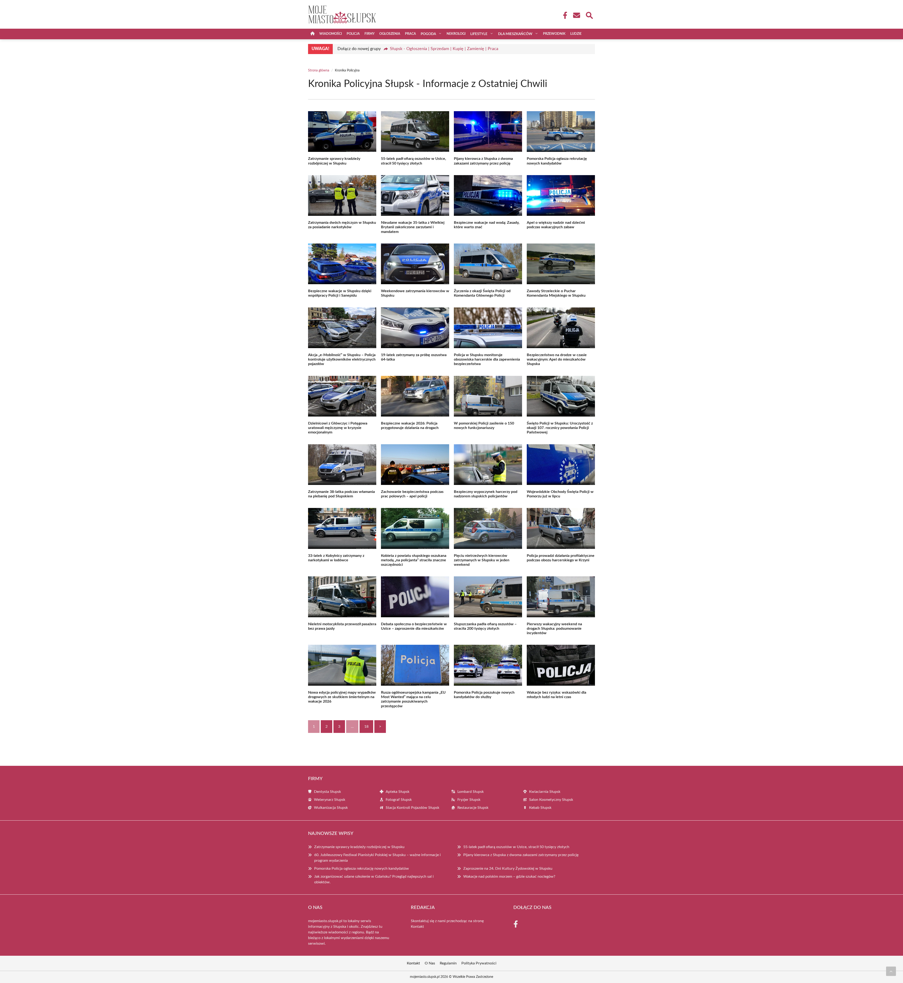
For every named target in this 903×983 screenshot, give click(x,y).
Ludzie (576, 33)
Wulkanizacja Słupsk (331, 808)
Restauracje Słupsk (472, 808)
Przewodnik (554, 33)
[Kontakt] (576, 15)
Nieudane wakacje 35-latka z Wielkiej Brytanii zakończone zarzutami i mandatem (412, 227)
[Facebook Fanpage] (564, 15)
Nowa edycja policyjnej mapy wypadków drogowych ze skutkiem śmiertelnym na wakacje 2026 (342, 697)
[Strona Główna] (312, 34)
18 (366, 726)
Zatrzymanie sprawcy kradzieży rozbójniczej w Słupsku (359, 847)
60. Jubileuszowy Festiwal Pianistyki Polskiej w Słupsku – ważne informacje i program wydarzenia (377, 857)
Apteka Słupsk (397, 792)
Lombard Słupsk (470, 792)
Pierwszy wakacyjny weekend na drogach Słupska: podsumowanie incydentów (554, 628)
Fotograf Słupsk (399, 800)
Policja (353, 33)
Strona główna (318, 70)
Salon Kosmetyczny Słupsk (551, 800)
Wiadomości (330, 33)
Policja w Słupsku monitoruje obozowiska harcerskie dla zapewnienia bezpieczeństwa (487, 359)
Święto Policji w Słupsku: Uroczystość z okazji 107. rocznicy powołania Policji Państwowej (560, 427)
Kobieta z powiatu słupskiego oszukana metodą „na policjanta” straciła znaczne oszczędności (413, 560)
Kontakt (417, 926)
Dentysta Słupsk (327, 792)
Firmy (369, 33)
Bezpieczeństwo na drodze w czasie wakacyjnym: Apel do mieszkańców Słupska (557, 359)
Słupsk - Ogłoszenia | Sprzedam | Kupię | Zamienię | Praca (444, 49)
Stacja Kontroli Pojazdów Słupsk (412, 808)
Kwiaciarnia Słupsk (544, 792)
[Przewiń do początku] (891, 971)
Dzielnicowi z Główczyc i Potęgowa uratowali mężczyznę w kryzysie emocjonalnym (337, 427)
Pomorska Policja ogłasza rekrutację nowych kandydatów (361, 868)
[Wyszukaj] (589, 15)
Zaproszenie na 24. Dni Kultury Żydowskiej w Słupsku (507, 868)
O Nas (430, 963)
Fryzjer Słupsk (468, 800)
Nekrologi (456, 33)
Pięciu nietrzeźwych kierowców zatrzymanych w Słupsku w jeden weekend (481, 560)
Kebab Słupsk (540, 808)
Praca (410, 33)
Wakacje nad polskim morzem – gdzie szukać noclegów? (509, 876)
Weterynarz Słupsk (329, 800)
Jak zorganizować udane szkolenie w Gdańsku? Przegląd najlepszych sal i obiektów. (374, 879)
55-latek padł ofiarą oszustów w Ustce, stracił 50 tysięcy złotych (516, 847)
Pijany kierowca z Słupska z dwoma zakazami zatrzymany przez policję (520, 855)
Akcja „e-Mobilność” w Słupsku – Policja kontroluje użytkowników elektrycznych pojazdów (342, 359)
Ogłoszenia (389, 33)
